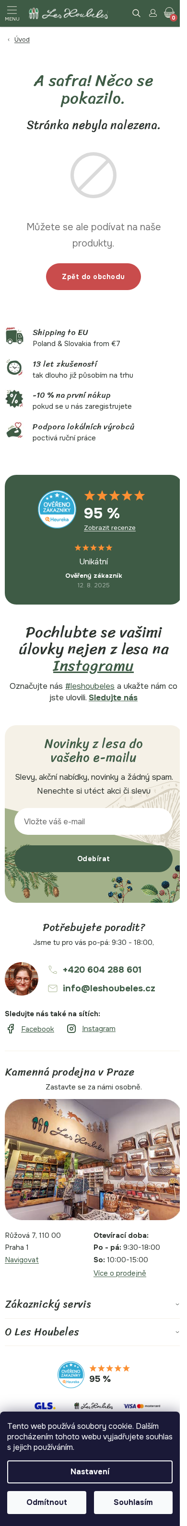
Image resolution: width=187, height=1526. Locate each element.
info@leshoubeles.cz (109, 988)
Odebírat (93, 858)
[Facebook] (29, 1029)
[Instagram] (91, 1029)
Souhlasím (133, 1502)
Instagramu (93, 665)
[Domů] (88, 39)
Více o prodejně (120, 1273)
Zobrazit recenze (110, 528)
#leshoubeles (90, 686)
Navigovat (22, 1260)
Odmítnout (46, 1502)
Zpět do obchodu (93, 276)
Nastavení (89, 1472)
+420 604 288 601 (102, 970)
